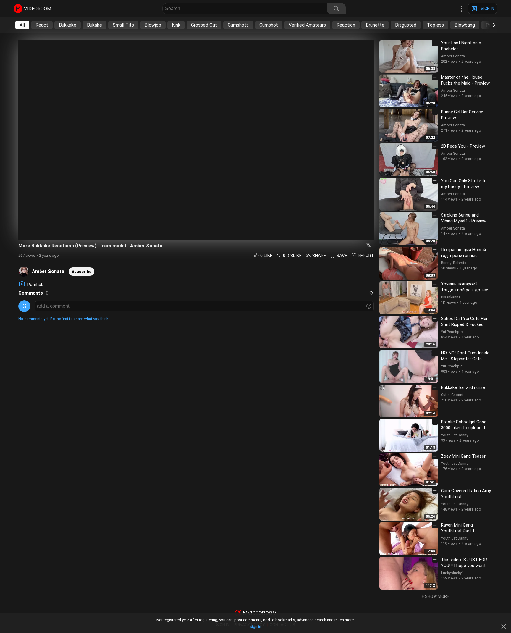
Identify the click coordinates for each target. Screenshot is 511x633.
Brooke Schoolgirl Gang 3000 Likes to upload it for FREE (463, 427)
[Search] (336, 8)
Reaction (346, 25)
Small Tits (123, 25)
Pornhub (35, 284)
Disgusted (405, 25)
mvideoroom (260, 613)
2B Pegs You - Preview (463, 146)
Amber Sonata (48, 271)
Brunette (375, 25)
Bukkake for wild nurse (463, 387)
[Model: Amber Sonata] (23, 271)
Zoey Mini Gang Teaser (463, 456)
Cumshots (238, 25)
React (41, 25)
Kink (176, 25)
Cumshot (268, 25)
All (22, 25)
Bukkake (67, 25)
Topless (435, 25)
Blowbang (465, 25)
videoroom (37, 9)
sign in (255, 626)
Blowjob (153, 25)
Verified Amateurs (307, 25)
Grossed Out (204, 25)
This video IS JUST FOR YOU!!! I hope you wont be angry (464, 565)
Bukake (94, 25)
